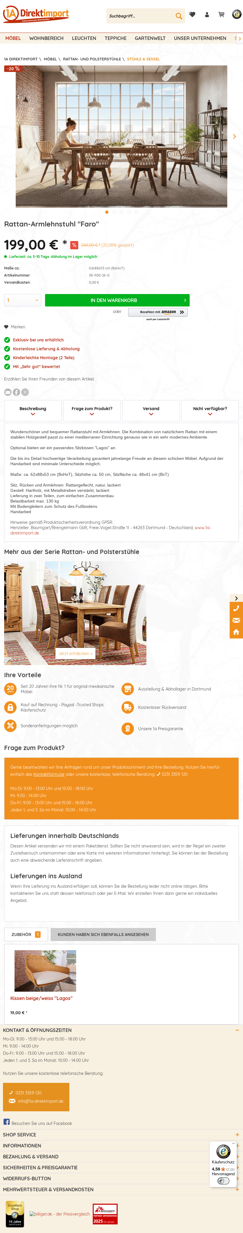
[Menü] (233, 1144)
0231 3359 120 (175, 774)
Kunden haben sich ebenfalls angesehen (103, 934)
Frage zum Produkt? (92, 408)
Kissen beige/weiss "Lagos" (41, 998)
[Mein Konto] (207, 14)
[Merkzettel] (192, 14)
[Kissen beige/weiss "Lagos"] (45, 971)
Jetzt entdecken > (75, 653)
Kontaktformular (49, 774)
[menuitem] (146, 15)
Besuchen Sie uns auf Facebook (42, 1123)
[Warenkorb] (221, 14)
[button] (158, 314)
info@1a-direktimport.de (40, 1101)
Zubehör (25, 934)
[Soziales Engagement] (105, 1214)
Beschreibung (33, 408)
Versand (151, 408)
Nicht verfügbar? (210, 408)
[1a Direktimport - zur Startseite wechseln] (36, 17)
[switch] (223, 1180)
